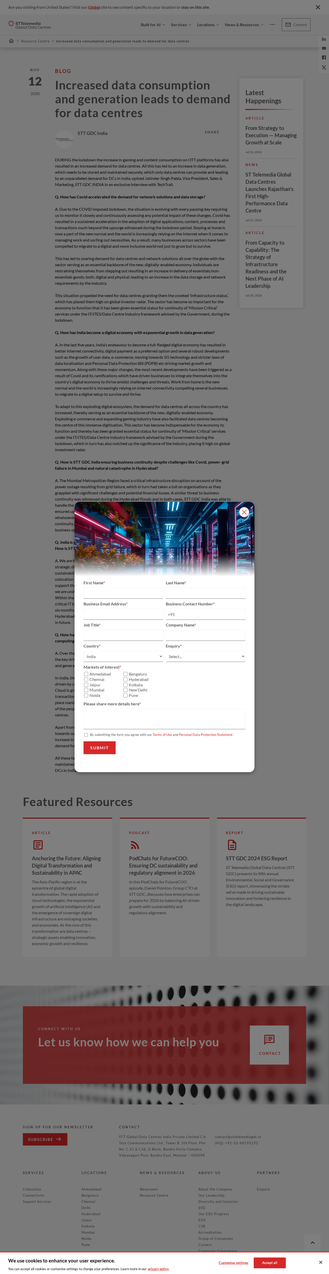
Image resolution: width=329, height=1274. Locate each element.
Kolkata (136, 685)
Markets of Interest (102, 666)
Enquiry (173, 645)
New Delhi (138, 690)
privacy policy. (158, 1269)
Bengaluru (138, 674)
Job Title (91, 624)
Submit (99, 747)
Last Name (175, 582)
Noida (94, 695)
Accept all (269, 1262)
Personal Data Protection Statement (206, 735)
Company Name (180, 624)
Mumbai (96, 690)
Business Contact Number (189, 603)
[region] (164, 1263)
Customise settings (233, 1262)
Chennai (96, 679)
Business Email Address (105, 603)
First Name (93, 582)
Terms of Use (162, 735)
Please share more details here (111, 703)
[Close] (320, 1262)
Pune (133, 695)
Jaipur (94, 685)
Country (91, 645)
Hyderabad (139, 679)
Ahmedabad (100, 674)
